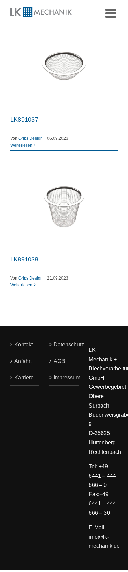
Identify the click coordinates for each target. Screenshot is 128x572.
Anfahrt (23, 361)
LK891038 (24, 259)
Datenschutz (64, 344)
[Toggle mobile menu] (111, 13)
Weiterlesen (21, 145)
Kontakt (23, 344)
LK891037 (24, 119)
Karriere (24, 377)
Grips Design (30, 138)
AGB (59, 361)
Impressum (64, 377)
